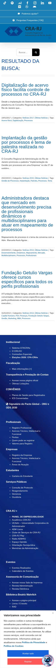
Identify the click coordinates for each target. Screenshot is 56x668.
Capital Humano (8, 316)
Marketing (12, 318)
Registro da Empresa (22, 455)
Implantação (25, 181)
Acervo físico (6, 121)
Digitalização (18, 121)
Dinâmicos (21, 253)
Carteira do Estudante (22, 476)
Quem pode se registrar (23, 440)
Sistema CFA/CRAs (21, 348)
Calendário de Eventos (22, 571)
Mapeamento (31, 253)
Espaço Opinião (19, 542)
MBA (19, 318)
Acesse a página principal (24, 600)
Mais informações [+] (22, 369)
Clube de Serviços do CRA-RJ (26, 532)
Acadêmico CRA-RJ (21, 520)
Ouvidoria (16, 497)
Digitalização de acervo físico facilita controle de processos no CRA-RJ (25, 90)
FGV (17, 316)
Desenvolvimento (8, 253)
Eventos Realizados (21, 568)
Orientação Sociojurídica (23, 545)
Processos (28, 121)
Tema (50, 181)
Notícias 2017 (28, 118)
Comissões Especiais (22, 354)
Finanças (23, 316)
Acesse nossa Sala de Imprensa (27, 582)
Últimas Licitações (20, 383)
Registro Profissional (21, 428)
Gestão (4, 318)
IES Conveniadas (20, 398)
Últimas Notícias (41, 118)
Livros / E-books (19, 603)
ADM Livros (17, 529)
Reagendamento (20, 491)
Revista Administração (22, 585)
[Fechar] (53, 613)
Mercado (41, 253)
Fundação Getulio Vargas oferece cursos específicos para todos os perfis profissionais (27, 279)
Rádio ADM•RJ (19, 539)
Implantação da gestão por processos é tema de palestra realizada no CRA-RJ (26, 144)
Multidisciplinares (8, 255)
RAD (14, 606)
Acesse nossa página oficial (25, 380)
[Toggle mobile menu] (50, 37)
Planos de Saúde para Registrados (28, 395)
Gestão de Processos (10, 181)
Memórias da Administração (25, 548)
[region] (28, 639)
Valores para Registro (22, 443)
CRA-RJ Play (18, 535)
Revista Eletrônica (20, 589)
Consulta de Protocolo (22, 487)
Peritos (15, 437)
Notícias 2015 (28, 178)
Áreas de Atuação (20, 464)
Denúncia (16, 494)
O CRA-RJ (17, 351)
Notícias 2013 (28, 250)
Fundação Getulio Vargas (38, 316)
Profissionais (31, 255)
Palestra (34, 181)
